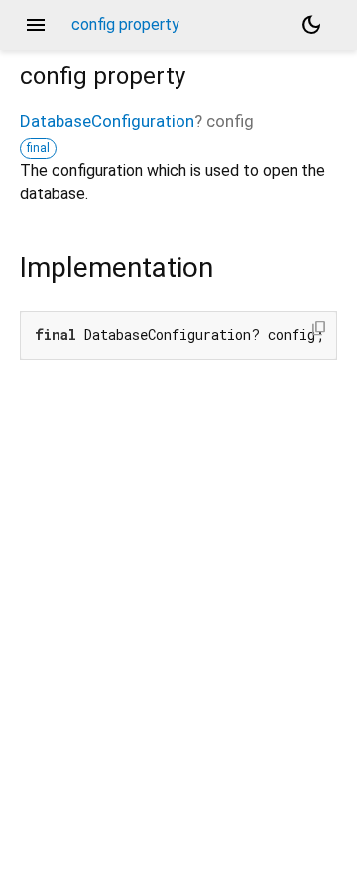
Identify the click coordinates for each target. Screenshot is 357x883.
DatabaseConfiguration (107, 121)
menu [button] (36, 25)
